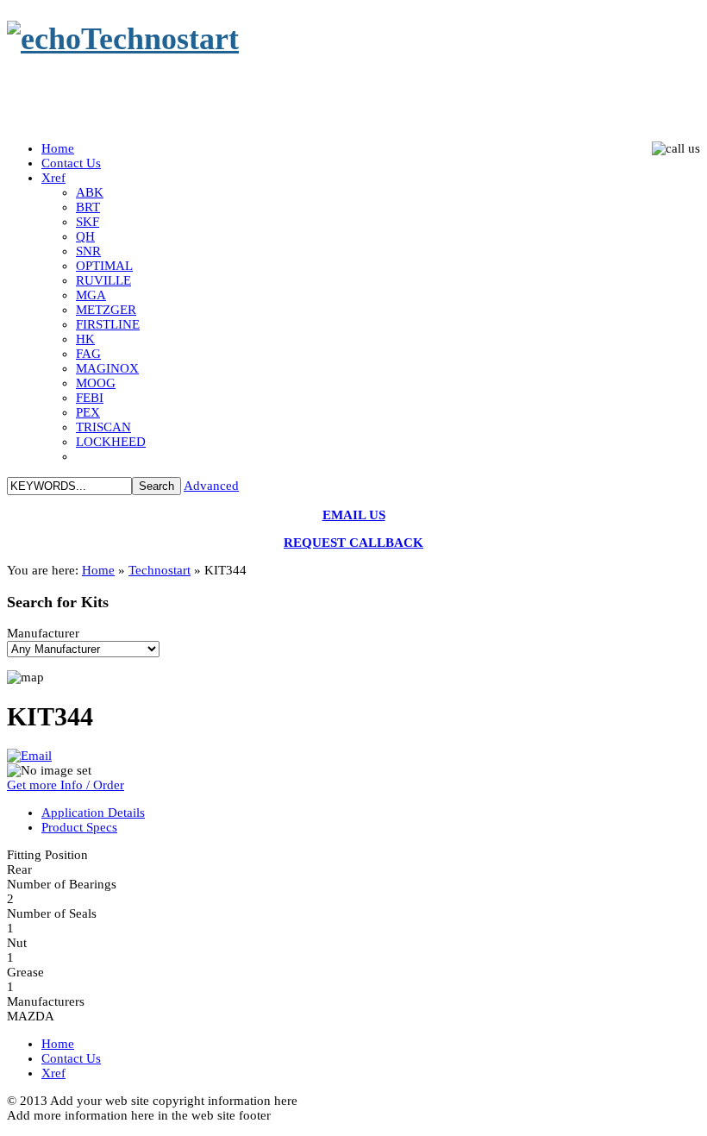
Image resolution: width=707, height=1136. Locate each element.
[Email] (29, 756)
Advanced (211, 486)
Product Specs (79, 827)
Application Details (93, 812)
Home (98, 570)
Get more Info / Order (65, 785)
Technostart (159, 570)
